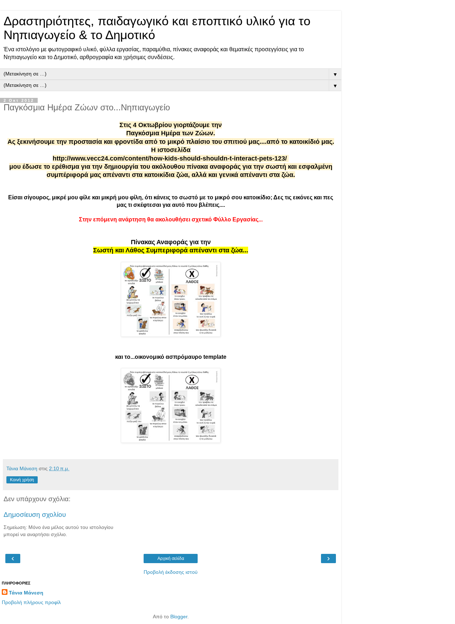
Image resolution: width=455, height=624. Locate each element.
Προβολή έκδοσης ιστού (171, 572)
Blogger (178, 616)
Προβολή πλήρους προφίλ (31, 602)
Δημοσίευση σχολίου (35, 514)
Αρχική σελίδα (170, 558)
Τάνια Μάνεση (26, 593)
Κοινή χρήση (22, 479)
